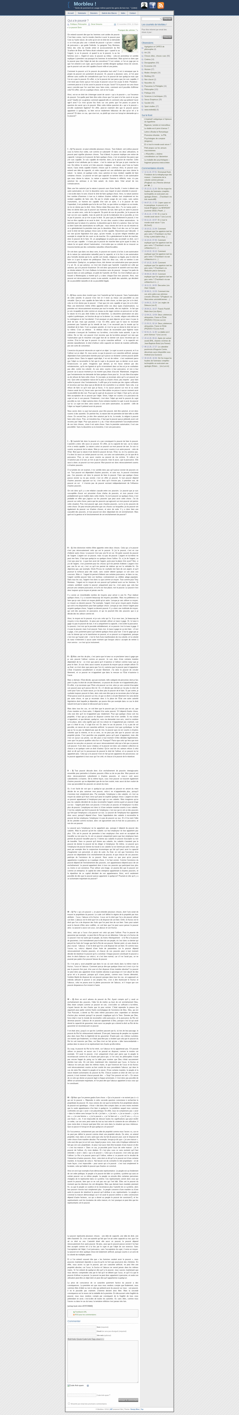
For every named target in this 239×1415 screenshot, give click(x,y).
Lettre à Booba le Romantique (156, 132)
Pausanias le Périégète (153, 86)
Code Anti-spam (103, 1395)
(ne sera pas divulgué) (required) (111, 1331)
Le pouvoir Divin (75, 27)
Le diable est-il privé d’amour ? (156, 128)
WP (111, 1409)
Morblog (147, 76)
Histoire (147, 69)
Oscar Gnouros (96, 24)
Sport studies (149, 106)
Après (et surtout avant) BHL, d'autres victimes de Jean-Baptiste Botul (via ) (157, 340)
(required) (102, 1327)
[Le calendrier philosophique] (144, 8)
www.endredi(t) (150, 110)
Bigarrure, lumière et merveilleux (157, 125)
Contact (133, 13)
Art (145, 53)
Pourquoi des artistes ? (127, 30)
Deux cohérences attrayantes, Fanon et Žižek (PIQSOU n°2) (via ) (158, 317)
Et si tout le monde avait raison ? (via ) (155, 222)
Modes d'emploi (150, 73)
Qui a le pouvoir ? (78, 20)
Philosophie (82, 24)
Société (147, 103)
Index (123, 13)
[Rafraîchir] (87, 1386)
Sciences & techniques (153, 96)
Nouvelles (148, 83)
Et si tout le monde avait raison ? (157, 144)
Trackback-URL (81, 1312)
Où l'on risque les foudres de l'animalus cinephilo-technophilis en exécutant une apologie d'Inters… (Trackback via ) (158, 194)
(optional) (104, 1335)
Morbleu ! (85, 4)
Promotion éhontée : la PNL (155, 135)
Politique (73, 24)
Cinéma (147, 59)
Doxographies (149, 63)
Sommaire (82, 13)
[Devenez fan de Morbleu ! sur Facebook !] (152, 9)
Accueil (71, 13)
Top (142, 1409)
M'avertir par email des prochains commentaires (89, 1404)
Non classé (148, 79)
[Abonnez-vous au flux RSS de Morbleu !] (160, 8)
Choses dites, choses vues (155, 56)
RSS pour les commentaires (85, 1315)
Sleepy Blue (134, 1409)
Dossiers (94, 13)
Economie (148, 66)
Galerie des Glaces (109, 13)
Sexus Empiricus (151, 100)
